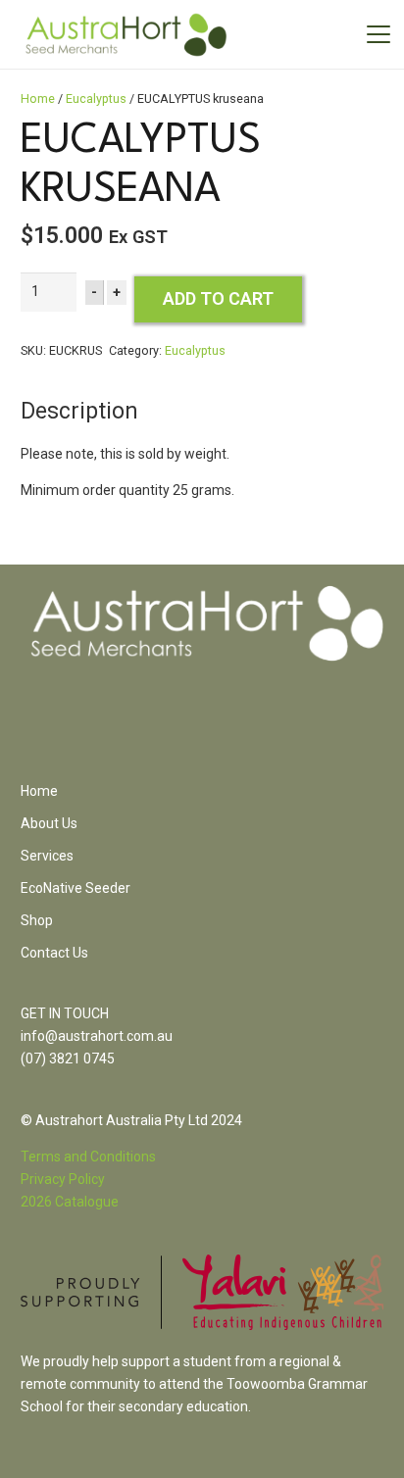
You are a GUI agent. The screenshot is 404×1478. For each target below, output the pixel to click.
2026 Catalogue (70, 1201)
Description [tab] (79, 411)
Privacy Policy (63, 1179)
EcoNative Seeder (75, 888)
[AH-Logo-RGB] (126, 35)
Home (38, 98)
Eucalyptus (96, 98)
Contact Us (54, 953)
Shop (37, 920)
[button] (378, 34)
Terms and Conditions (88, 1156)
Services (47, 855)
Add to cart (218, 298)
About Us (49, 823)
